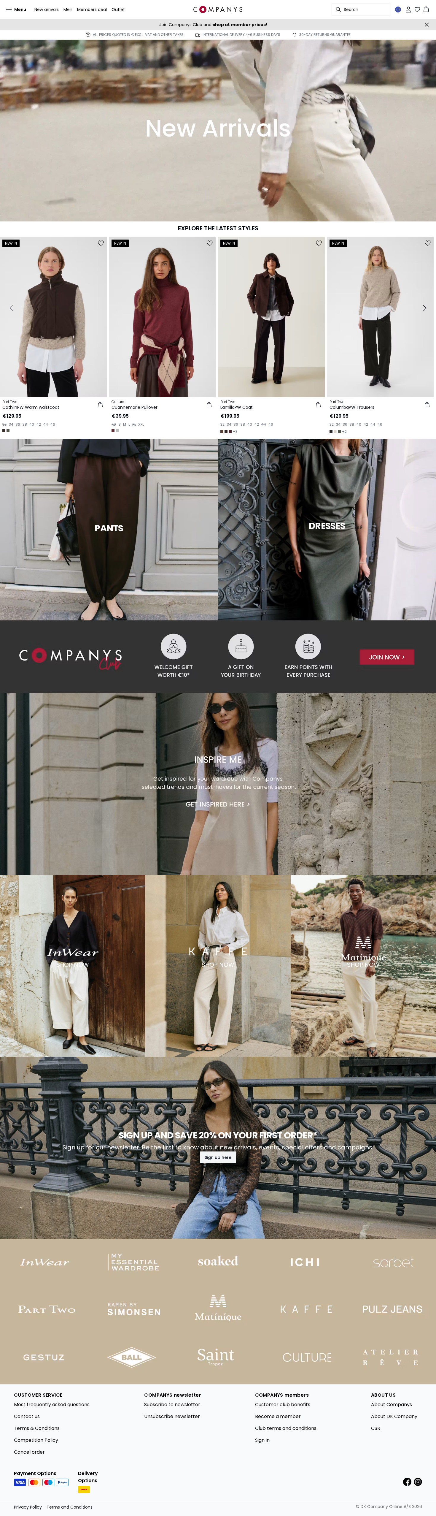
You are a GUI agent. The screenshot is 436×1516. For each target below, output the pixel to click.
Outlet (118, 9)
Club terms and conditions (285, 1428)
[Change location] (398, 9)
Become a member (278, 1416)
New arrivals (46, 9)
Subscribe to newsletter (172, 1404)
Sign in (262, 1440)
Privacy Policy (28, 1507)
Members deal (92, 9)
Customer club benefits (282, 1404)
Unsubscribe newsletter (172, 1416)
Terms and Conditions (70, 1507)
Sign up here (218, 1157)
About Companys (391, 1404)
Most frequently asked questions (52, 1404)
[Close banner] (426, 24)
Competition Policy (36, 1440)
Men (67, 9)
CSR (375, 1428)
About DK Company (394, 1416)
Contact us (27, 1416)
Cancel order (29, 1452)
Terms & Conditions (37, 1428)
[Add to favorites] (101, 243)
